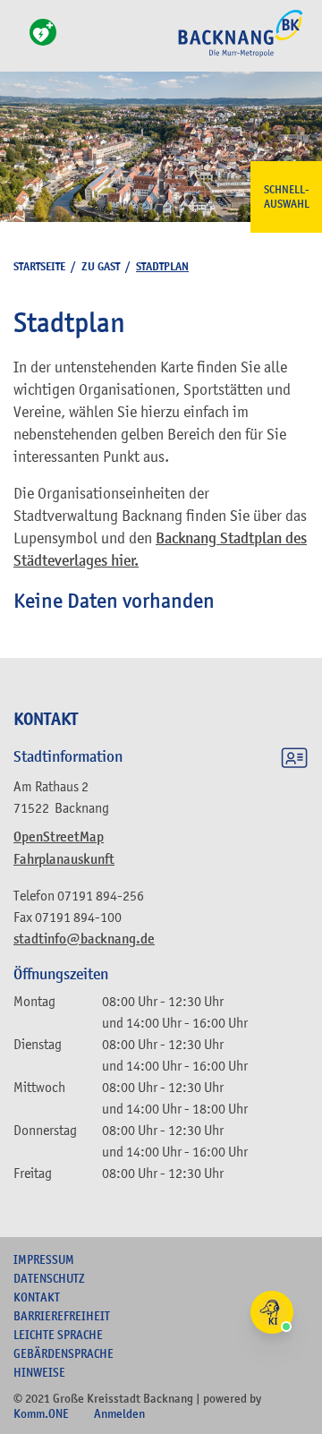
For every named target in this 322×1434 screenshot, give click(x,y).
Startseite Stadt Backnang (240, 54)
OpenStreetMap (58, 837)
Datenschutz (49, 1278)
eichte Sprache (58, 1335)
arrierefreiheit (61, 1316)
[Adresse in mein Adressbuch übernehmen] (294, 761)
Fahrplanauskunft (63, 859)
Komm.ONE (41, 1413)
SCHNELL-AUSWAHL (286, 197)
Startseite (39, 266)
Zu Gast (100, 266)
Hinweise (39, 1372)
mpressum (43, 1259)
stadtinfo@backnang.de (84, 939)
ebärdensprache (63, 1353)
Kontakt (36, 1297)
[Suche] (18, 42)
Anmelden (119, 1413)
